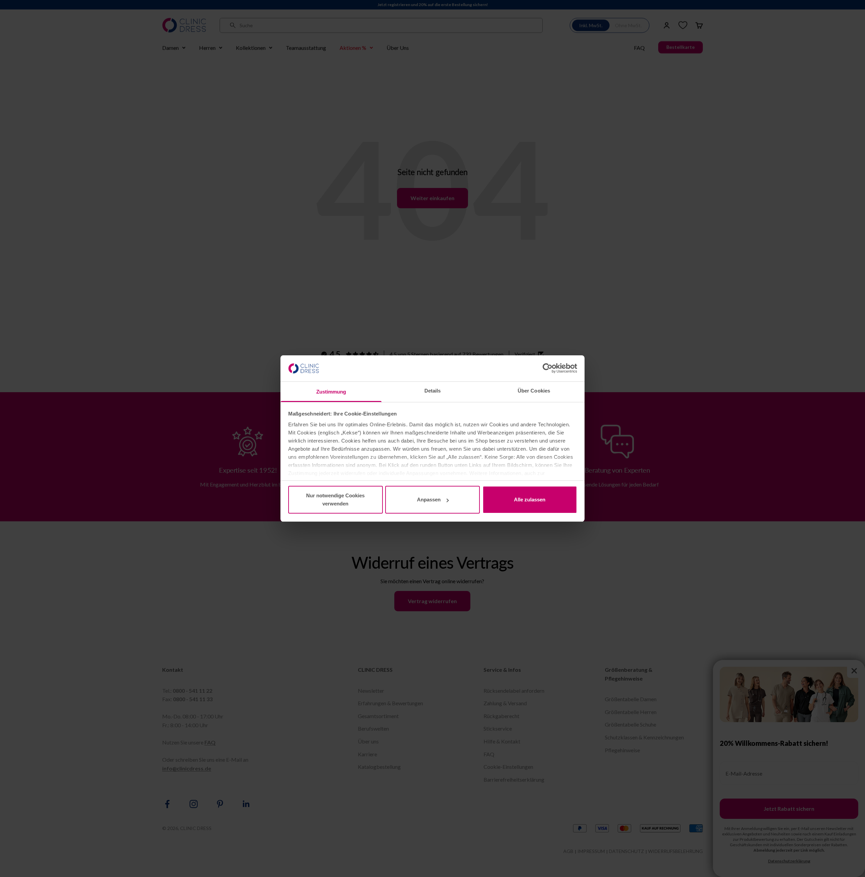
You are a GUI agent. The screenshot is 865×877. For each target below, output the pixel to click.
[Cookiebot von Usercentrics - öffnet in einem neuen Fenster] (547, 368)
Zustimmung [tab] (331, 392)
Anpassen (429, 499)
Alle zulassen (529, 499)
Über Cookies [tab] (534, 391)
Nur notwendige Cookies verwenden (335, 499)
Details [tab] (432, 391)
